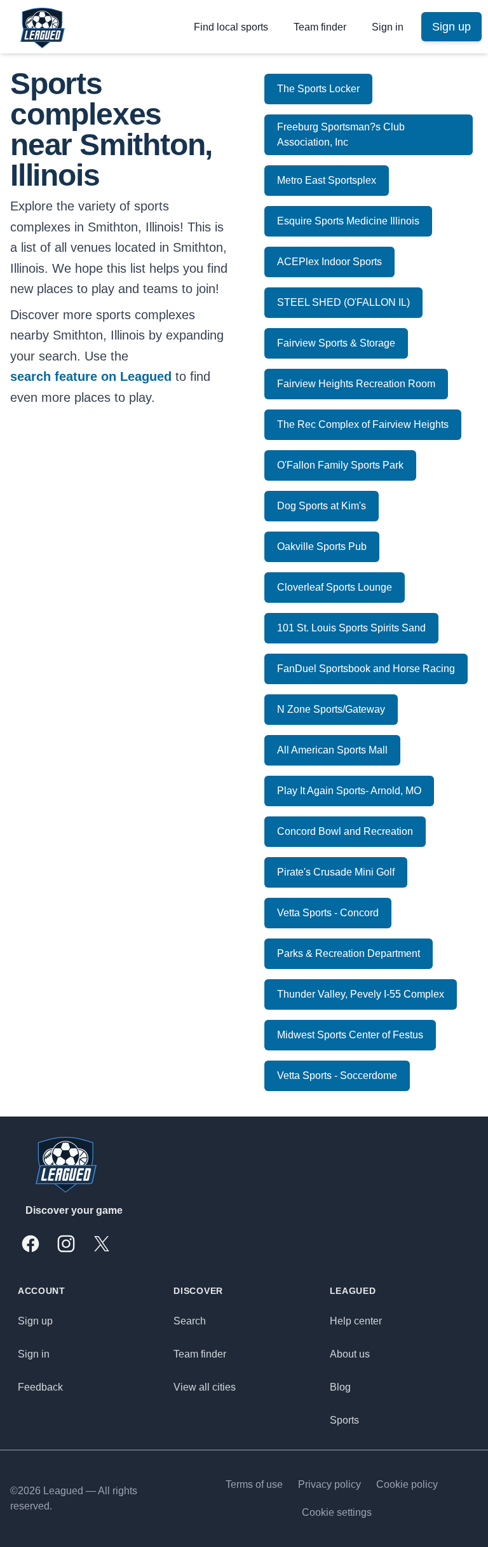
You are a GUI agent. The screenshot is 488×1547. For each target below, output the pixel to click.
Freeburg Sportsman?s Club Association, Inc (341, 134)
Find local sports (231, 27)
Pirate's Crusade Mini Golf (336, 872)
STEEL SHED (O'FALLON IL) (343, 302)
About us (350, 1354)
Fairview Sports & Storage (336, 343)
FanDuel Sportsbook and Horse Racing (366, 668)
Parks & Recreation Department (348, 953)
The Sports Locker (318, 88)
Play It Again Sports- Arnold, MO (349, 790)
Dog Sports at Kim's (321, 505)
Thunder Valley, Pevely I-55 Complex (360, 994)
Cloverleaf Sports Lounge (334, 587)
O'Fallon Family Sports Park (340, 465)
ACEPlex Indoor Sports (329, 261)
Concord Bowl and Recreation (345, 831)
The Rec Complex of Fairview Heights (363, 424)
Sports (344, 1420)
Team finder (320, 27)
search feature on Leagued (91, 376)
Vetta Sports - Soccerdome (337, 1075)
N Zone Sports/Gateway (331, 709)
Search (189, 1321)
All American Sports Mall (332, 750)
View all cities (204, 1387)
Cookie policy (407, 1484)
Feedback (40, 1387)
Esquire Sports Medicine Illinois (348, 221)
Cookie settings (337, 1512)
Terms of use (254, 1484)
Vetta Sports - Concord (328, 912)
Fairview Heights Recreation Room (356, 383)
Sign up (35, 1321)
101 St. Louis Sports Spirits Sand (351, 627)
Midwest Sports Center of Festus (350, 1034)
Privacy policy (329, 1484)
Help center (356, 1321)
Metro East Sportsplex (326, 180)
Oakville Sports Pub (322, 546)
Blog (340, 1387)
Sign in (387, 27)
